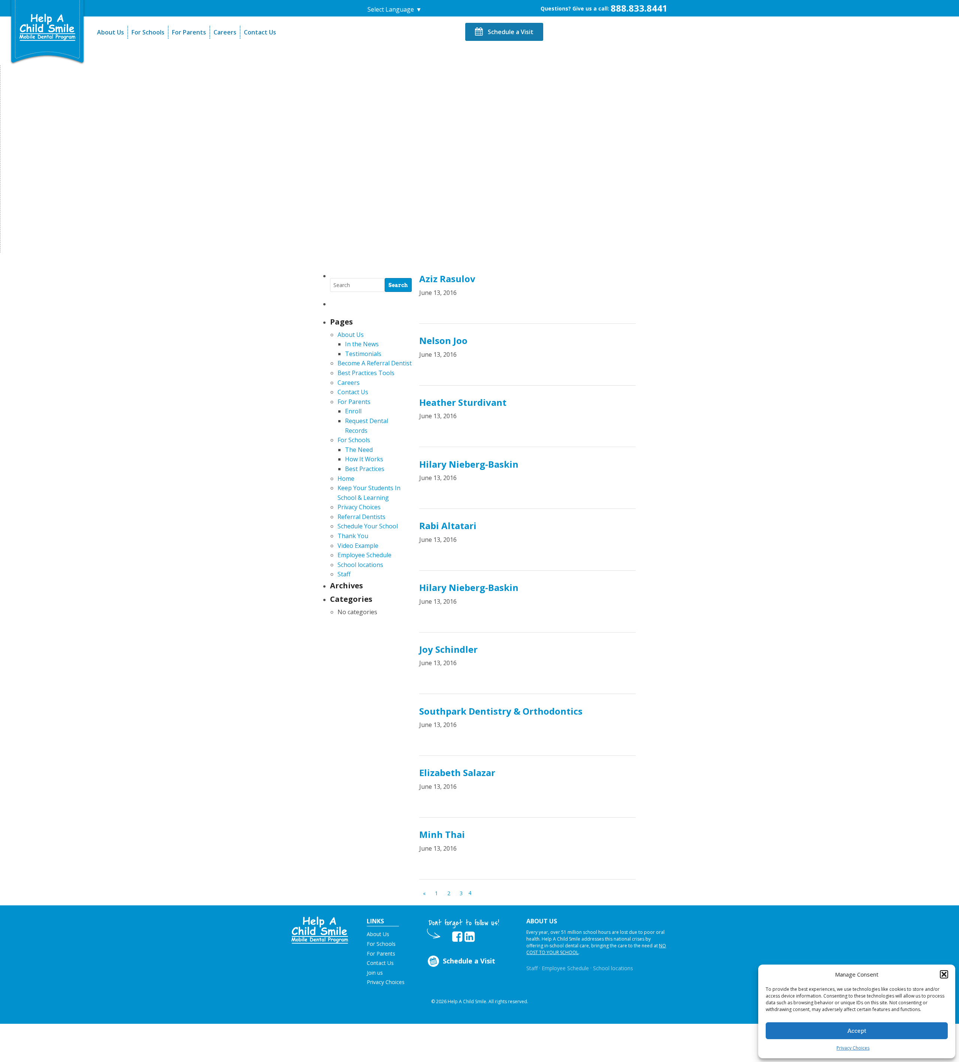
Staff (344, 574)
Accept (856, 1031)
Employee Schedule (364, 555)
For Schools (147, 32)
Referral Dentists (361, 517)
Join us (375, 972)
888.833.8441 (639, 8)
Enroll (353, 411)
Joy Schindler (448, 649)
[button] (944, 974)
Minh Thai (442, 834)
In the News (362, 344)
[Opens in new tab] (457, 937)
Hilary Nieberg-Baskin (468, 464)
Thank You (353, 536)
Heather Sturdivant (462, 402)
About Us (110, 32)
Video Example (358, 545)
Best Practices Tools (366, 373)
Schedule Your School (368, 526)
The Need (359, 450)
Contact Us (260, 32)
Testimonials (363, 354)
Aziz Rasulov (447, 278)
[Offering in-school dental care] (47, 27)
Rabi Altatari (448, 525)
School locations (360, 565)
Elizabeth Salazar (457, 772)
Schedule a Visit (509, 32)
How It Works (364, 459)
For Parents (189, 32)
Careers (225, 32)
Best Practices (364, 469)
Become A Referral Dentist (375, 363)
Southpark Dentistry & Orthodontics (501, 711)
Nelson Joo (443, 340)
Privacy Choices (853, 1048)
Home (346, 478)
